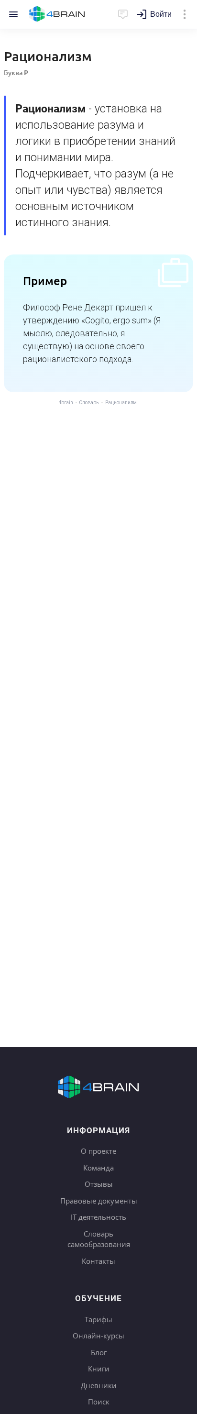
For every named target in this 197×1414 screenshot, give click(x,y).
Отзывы (99, 1184)
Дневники (99, 1385)
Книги (98, 1368)
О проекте (98, 1151)
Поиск (98, 1401)
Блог (99, 1352)
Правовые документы (98, 1200)
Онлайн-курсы (98, 1335)
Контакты (98, 1261)
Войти (161, 14)
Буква (16, 72)
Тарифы (98, 1319)
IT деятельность (98, 1217)
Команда (98, 1167)
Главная (57, 14)
